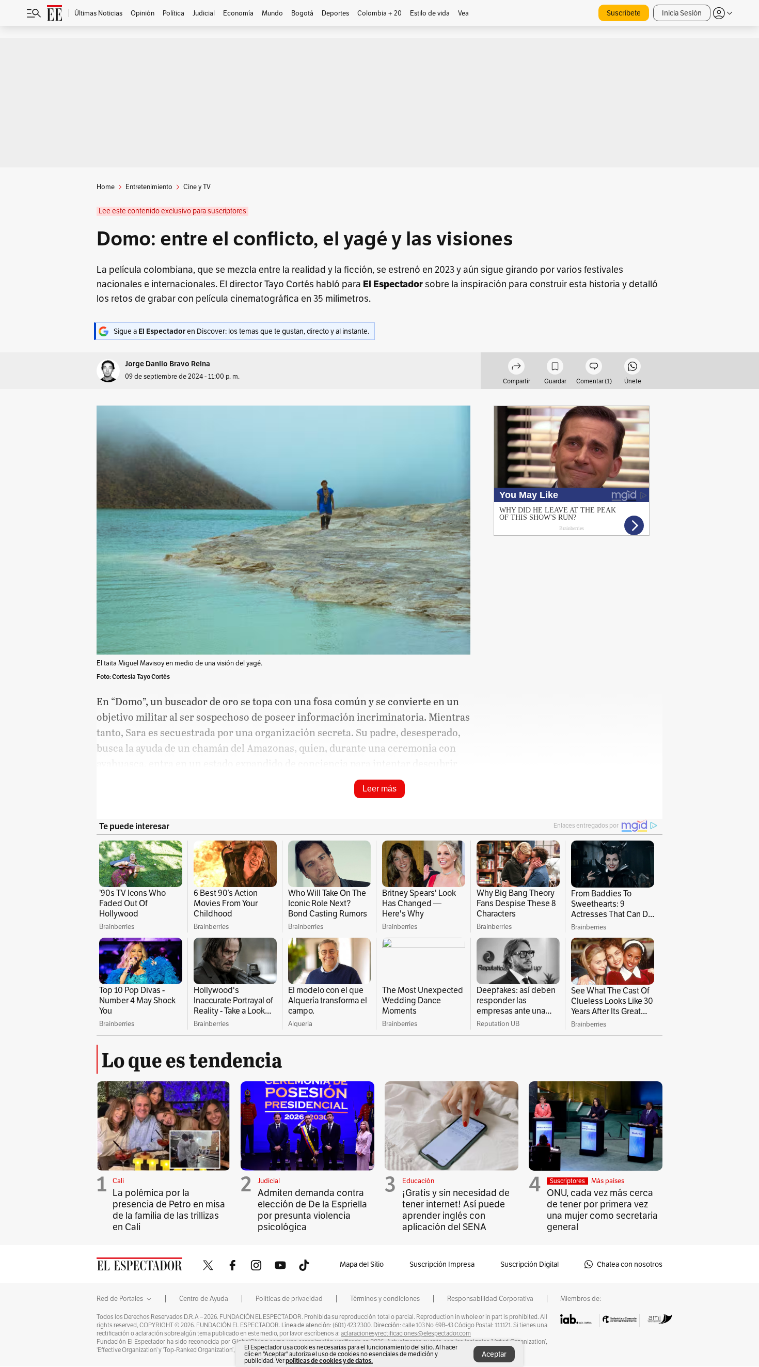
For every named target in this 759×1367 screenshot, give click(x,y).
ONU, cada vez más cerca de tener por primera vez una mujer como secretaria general (602, 1210)
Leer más (379, 788)
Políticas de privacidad (289, 1298)
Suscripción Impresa (442, 1264)
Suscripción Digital (529, 1264)
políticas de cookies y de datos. (329, 1360)
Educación (418, 1180)
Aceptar (494, 1354)
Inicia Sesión (682, 13)
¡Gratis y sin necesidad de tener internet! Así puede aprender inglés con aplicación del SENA (456, 1210)
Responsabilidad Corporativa (490, 1298)
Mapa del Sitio (362, 1264)
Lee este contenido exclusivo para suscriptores (172, 211)
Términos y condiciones (385, 1298)
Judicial (269, 1180)
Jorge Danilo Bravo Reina (167, 364)
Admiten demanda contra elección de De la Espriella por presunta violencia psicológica (312, 1210)
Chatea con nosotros (629, 1264)
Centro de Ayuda (203, 1298)
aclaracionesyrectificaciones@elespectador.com (406, 1333)
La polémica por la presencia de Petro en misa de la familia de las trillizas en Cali (169, 1210)
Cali (118, 1180)
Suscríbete (624, 13)
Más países (607, 1180)
